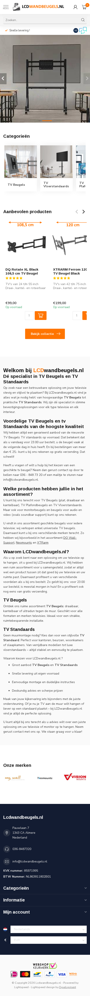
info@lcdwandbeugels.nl (29, 861)
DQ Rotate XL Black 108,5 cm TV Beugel (21, 271)
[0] (84, 7)
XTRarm (42, 543)
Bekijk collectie (42, 334)
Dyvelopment (67, 987)
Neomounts (24, 543)
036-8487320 (21, 849)
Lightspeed (21, 987)
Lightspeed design (43, 987)
